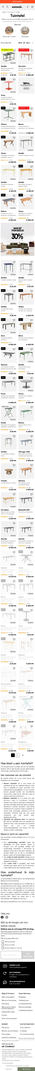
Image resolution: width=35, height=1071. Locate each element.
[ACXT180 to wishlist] (31, 196)
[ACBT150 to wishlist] (31, 639)
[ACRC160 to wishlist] (14, 697)
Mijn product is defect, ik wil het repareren (9, 1007)
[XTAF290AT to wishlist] (14, 552)
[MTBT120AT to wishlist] (31, 262)
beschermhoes (27, 888)
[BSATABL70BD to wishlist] (31, 697)
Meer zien (17, 24)
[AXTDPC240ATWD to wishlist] (31, 494)
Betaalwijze (22, 997)
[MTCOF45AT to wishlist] (14, 291)
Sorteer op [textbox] (30, 43)
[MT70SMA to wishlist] (14, 262)
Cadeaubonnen (24, 1000)
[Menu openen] (3, 6)
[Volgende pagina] (22, 755)
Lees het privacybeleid (7, 1063)
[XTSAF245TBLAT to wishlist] (31, 436)
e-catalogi (23, 1031)
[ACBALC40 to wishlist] (31, 726)
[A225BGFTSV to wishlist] (14, 320)
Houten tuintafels (28, 790)
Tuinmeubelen (10, 12)
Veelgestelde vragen (8, 1012)
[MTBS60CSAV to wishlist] (31, 610)
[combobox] (29, 43)
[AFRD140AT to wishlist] (31, 378)
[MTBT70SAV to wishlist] (14, 436)
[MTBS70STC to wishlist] (14, 80)
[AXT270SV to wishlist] (14, 581)
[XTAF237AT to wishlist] (14, 523)
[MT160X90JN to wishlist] (14, 167)
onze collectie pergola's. (25, 901)
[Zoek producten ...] (7, 7)
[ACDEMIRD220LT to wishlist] (31, 320)
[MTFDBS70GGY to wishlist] (14, 109)
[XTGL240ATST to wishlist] (14, 349)
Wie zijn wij (5, 1027)
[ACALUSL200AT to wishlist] (14, 196)
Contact (4, 1015)
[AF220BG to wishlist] (14, 668)
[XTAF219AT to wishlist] (31, 523)
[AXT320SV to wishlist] (14, 610)
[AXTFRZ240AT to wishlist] (14, 378)
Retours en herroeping (9, 1000)
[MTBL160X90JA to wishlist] (31, 407)
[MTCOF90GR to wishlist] (31, 349)
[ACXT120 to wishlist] (14, 138)
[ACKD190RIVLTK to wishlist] (14, 494)
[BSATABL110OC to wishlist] (14, 639)
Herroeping (5, 1004)
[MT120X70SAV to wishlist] (31, 138)
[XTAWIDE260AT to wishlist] (14, 726)
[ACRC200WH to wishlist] (31, 668)
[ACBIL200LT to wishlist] (31, 291)
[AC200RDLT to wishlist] (31, 51)
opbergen (23, 898)
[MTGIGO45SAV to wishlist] (14, 51)
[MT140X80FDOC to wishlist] (31, 167)
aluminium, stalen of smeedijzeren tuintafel (19, 800)
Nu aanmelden (28, 954)
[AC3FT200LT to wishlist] (31, 109)
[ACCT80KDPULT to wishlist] (14, 465)
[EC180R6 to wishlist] (31, 465)
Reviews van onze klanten (10, 1031)
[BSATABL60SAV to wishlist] (14, 407)
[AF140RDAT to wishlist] (31, 552)
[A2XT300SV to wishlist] (31, 581)
